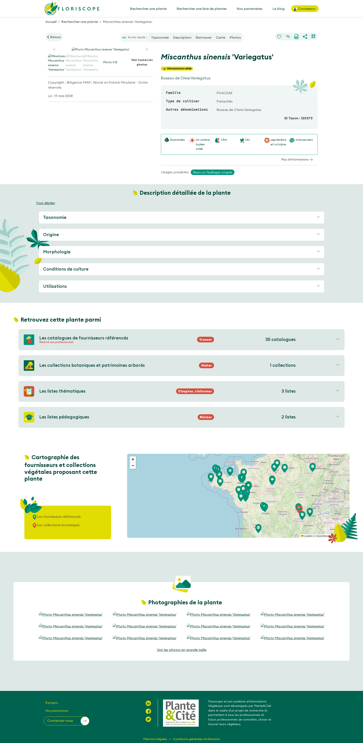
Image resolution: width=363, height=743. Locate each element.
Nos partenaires (249, 9)
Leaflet (308, 536)
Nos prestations (56, 711)
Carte (220, 37)
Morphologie (56, 252)
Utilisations (55, 286)
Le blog (278, 9)
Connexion (306, 9)
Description (182, 37)
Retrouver (204, 37)
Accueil (51, 22)
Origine (51, 234)
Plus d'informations (295, 159)
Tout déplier (45, 203)
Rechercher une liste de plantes (202, 9)
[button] (147, 49)
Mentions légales (155, 739)
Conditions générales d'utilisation (196, 739)
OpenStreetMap (325, 536)
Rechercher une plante (148, 9)
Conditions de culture (65, 269)
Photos (235, 37)
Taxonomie (160, 37)
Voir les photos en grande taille (181, 650)
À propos (51, 703)
